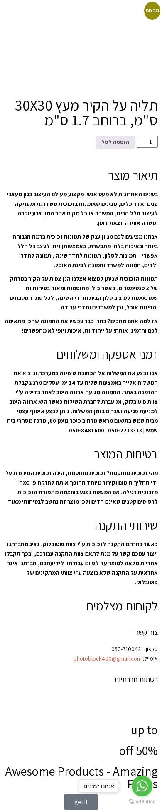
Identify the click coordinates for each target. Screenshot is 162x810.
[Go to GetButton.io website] (142, 801)
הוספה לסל (115, 142)
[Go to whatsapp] (142, 786)
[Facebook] (147, 702)
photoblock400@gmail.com (108, 658)
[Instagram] (125, 702)
